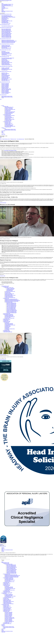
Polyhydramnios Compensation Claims (7, 69)
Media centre (3, 11)
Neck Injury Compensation (5, 85)
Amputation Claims (4, 74)
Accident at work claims (5, 76)
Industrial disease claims (5, 78)
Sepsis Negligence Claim (5, 22)
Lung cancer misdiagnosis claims (6, 32)
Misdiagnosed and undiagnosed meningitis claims (8, 42)
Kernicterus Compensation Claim (9, 112)
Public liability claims (4, 79)
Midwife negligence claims (5, 61)
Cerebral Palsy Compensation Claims (7, 58)
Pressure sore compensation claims (6, 48)
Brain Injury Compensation (5, 73)
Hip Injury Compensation (8, 619)
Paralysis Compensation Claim (6, 75)
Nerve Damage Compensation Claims (10, 126)
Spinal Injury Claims (8, 122)
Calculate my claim (2, 275)
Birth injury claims (6, 56)
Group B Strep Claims (5, 60)
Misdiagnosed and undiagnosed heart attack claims (8, 41)
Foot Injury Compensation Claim (6, 92)
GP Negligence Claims (5, 21)
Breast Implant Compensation (9, 323)
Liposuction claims (4, 54)
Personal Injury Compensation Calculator (7, 549)
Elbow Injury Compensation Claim (6, 89)
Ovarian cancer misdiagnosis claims (6, 37)
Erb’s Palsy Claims (4, 59)
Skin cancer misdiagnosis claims (11, 567)
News (2, 9)
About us (5, 94)
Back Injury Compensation (5, 83)
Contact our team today (3, 202)
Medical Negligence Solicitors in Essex (7, 96)
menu (0, 137)
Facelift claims (4, 51)
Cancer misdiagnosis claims (7, 0)
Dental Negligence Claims (5, 18)
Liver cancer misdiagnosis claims (11, 307)
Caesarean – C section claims (5, 67)
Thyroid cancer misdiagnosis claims (6, 35)
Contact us (3, 8)
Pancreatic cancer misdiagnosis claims (7, 31)
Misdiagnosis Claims (8, 15)
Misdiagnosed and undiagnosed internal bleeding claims (12, 300)
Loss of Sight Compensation (9, 125)
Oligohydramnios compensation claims (7, 62)
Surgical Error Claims (4, 17)
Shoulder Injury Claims (8, 616)
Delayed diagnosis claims (9, 16)
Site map (3, 551)
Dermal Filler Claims (8, 326)
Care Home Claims (4, 19)
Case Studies (3, 7)
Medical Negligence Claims (9, 4)
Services (3, 105)
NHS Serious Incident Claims (9, 315)
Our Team (3, 6)
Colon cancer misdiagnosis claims (6, 30)
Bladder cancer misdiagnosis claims (6, 36)
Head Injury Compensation (8, 612)
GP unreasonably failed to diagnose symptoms (10, 150)
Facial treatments (7, 327)
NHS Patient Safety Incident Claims (6, 46)
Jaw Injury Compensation (8, 613)
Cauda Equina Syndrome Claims (9, 117)
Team (2, 132)
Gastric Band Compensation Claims (10, 328)
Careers (3, 10)
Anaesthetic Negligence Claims (6, 45)
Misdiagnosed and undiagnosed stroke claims (8, 40)
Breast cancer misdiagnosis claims (6, 29)
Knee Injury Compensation (5, 91)
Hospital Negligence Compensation (10, 115)
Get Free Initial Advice (3, 354)
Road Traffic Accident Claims (6, 80)
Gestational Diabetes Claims (9, 113)
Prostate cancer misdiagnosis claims (11, 311)
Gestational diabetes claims (5, 68)
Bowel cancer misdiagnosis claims (11, 302)
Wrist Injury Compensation (5, 90)
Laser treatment (7, 329)
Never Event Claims (4, 47)
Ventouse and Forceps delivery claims (7, 64)
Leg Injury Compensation (5, 93)
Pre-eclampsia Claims (8, 110)
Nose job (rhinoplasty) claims (5, 52)
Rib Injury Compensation (5, 86)
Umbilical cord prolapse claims (9, 296)
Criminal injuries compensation (6, 77)
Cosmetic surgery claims (9, 20)
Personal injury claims (6, 611)
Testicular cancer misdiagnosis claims (7, 33)
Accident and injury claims (9, 5)
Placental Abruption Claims (5, 63)
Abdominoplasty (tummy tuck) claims (7, 53)
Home (2, 3)
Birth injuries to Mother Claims (8, 66)
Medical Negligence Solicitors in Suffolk (8, 627)
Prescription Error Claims (6, 321)
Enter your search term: (3, 557)
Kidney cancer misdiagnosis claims (6, 34)
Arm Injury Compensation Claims (6, 88)
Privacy (3, 550)
